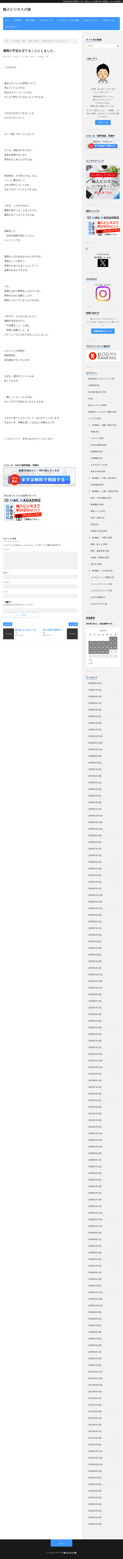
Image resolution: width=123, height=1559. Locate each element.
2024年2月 (93, 882)
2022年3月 (93, 1034)
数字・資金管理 (97, 551)
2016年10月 (93, 1464)
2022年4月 (93, 1027)
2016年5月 (93, 1498)
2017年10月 (93, 1385)
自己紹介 (18, 20)
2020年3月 (93, 1193)
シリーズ (92, 418)
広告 (93, 524)
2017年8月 (93, 1398)
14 (107, 647)
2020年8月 (93, 1160)
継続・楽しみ (96, 544)
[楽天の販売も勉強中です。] (72, 633)
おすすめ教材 (96, 597)
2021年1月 (93, 1127)
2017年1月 (93, 1445)
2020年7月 (93, 1167)
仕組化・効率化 (30, 56)
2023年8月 (93, 922)
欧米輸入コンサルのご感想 (99, 412)
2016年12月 (93, 1451)
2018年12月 (93, 1292)
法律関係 (94, 458)
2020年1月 (93, 1206)
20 (103, 652)
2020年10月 (93, 1147)
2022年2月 (93, 1041)
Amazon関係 (96, 445)
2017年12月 (93, 1372)
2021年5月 (93, 1100)
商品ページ (95, 511)
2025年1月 (93, 809)
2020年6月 (93, 1173)
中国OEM (92, 385)
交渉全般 (94, 485)
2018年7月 (93, 1325)
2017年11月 (93, 1378)
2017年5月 (93, 1418)
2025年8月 (93, 763)
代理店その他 (96, 531)
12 (99, 647)
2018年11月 (93, 1299)
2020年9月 (93, 1153)
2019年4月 (93, 1266)
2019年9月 (93, 1233)
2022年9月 (93, 994)
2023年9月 (93, 915)
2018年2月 (93, 1359)
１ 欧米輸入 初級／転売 (99, 425)
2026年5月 (93, 703)
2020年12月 (93, 1133)
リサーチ (94, 438)
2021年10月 (93, 1067)
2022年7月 (93, 1008)
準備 (93, 432)
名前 (6, 572)
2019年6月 (93, 1253)
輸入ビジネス (19, 56)
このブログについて (99, 591)
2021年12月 (93, 1054)
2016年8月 (93, 1478)
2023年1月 (93, 968)
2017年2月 (93, 1438)
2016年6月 (93, 1491)
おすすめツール (108, 20)
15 (111, 647)
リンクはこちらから (103, 285)
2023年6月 (93, 935)
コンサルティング (46, 20)
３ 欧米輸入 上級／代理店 (100, 491)
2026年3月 (93, 716)
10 (91, 647)
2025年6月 (93, 776)
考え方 (94, 564)
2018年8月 (93, 1319)
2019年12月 (93, 1213)
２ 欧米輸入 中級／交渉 (99, 478)
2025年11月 (93, 743)
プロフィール (103, 122)
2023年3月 (93, 955)
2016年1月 (93, 1524)
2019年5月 (93, 1259)
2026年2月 (93, 723)
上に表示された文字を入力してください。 (19, 604)
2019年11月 (93, 1219)
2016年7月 (93, 1484)
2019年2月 (93, 1279)
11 (95, 647)
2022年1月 (93, 1047)
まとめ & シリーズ (90, 20)
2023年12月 (93, 895)
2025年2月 (93, 802)
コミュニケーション (99, 584)
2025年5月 (93, 783)
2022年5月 (93, 1021)
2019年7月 (93, 1246)
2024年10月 (93, 829)
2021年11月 (93, 1061)
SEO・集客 (96, 518)
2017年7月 (93, 1405)
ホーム (7, 20)
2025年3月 (93, 796)
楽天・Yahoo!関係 (98, 498)
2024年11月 (93, 822)
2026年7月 (93, 690)
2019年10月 (93, 1226)
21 (107, 652)
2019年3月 (93, 1272)
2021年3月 (93, 1114)
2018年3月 (93, 1352)
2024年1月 (93, 888)
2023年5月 (93, 941)
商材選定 (94, 504)
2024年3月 (93, 875)
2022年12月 (93, 975)
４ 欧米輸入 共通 (42, 56)
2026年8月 (93, 683)
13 (103, 647)
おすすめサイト (11, 27)
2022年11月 (93, 981)
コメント (6, 549)
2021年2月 (93, 1120)
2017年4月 (93, 1425)
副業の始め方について (103, 331)
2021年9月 (93, 1074)
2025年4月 (93, 789)
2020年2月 (93, 1200)
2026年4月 (93, 710)
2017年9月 (93, 1392)
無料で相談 (30, 20)
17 (91, 652)
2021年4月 (93, 1107)
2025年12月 (93, 736)
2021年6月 (93, 1094)
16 (115, 647)
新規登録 (94, 452)
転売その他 (95, 471)
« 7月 (90, 663)
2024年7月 (93, 849)
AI (89, 399)
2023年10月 (93, 908)
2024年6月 (93, 855)
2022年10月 (93, 988)
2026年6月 (93, 696)
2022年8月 (93, 1001)
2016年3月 (93, 1511)
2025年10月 (93, 749)
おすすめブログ (97, 604)
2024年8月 (93, 842)
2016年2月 (93, 1517)
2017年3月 (93, 1431)
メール (6, 582)
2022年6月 (93, 1014)
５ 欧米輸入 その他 (98, 571)
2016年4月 (93, 1504)
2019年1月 (93, 1286)
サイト (5, 592)
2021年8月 (93, 1080)
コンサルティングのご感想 (68, 20)
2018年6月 (93, 1332)
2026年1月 (93, 730)
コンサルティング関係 (100, 577)
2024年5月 (93, 862)
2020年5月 (93, 1180)
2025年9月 (93, 756)
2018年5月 (93, 1339)
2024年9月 (93, 836)
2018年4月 (93, 1345)
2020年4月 (93, 1186)
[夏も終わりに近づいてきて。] (8, 633)
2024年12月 (93, 816)
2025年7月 (93, 769)
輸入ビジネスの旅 (17, 9)
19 (99, 652)
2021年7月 (93, 1087)
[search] (118, 46)
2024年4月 (93, 869)
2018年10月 (93, 1306)
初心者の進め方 (95, 392)
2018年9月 (93, 1312)
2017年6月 (93, 1411)
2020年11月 (93, 1140)
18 (95, 652)
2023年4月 (93, 948)
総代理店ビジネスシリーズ (99, 379)
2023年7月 (93, 928)
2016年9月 (93, 1471)
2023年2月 (93, 961)
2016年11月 (93, 1458)
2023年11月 (93, 902)
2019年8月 (93, 1239)
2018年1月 (93, 1365)
